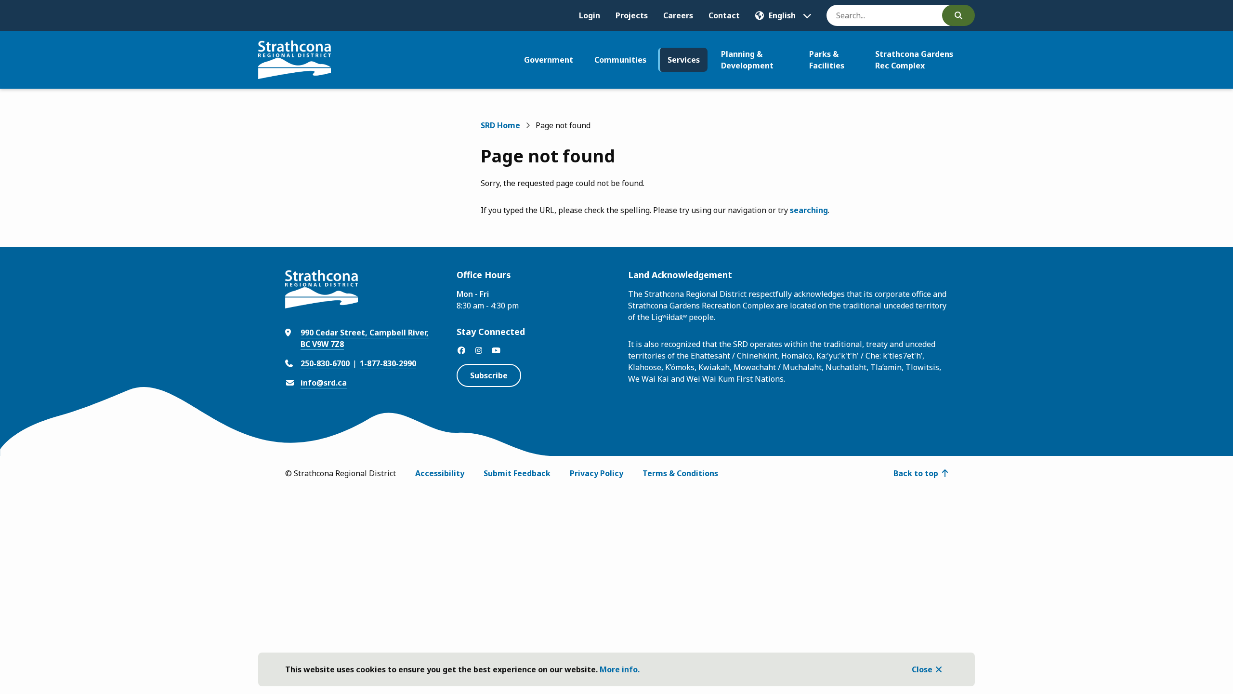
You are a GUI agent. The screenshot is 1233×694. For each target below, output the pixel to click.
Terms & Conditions (680, 473)
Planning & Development (747, 60)
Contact (724, 15)
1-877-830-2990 (388, 363)
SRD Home (500, 125)
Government (548, 59)
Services (684, 59)
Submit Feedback (517, 473)
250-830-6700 (325, 363)
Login (589, 15)
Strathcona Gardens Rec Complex (914, 60)
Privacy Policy (596, 473)
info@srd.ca (324, 382)
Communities (620, 59)
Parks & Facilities (826, 60)
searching (809, 210)
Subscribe (489, 375)
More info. (620, 669)
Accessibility (439, 473)
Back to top (915, 473)
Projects (632, 15)
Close (922, 669)
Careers (678, 15)
